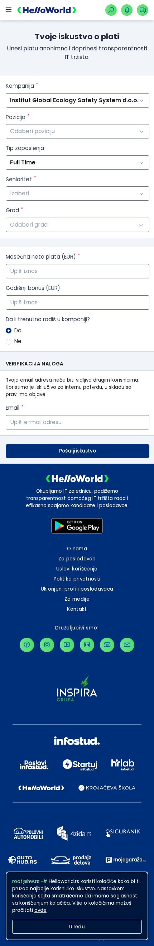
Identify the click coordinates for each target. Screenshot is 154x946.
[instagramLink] (47, 645)
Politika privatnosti (77, 579)
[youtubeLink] (67, 645)
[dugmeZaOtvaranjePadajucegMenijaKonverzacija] (142, 10)
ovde (40, 910)
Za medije (77, 599)
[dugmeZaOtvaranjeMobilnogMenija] (8, 10)
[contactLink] (127, 645)
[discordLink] (107, 645)
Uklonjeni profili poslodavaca (77, 589)
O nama (77, 548)
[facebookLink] (27, 645)
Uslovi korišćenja (77, 568)
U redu (77, 926)
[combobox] (77, 131)
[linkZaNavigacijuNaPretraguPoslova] (111, 10)
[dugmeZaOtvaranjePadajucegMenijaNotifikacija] (127, 10)
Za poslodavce (77, 558)
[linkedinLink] (87, 645)
